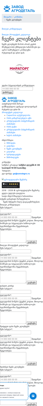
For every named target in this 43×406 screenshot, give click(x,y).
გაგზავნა (32, 242)
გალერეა (11, 151)
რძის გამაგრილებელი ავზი (19, 118)
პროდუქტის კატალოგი (12, 112)
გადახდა (11, 146)
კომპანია (18, 17)
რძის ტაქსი (12, 126)
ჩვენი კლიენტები (14, 148)
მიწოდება (11, 143)
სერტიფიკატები (14, 154)
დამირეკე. (7, 92)
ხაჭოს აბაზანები (14, 135)
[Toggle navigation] (36, 8)
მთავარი (8, 17)
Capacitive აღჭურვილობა (18, 115)
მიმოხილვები (13, 157)
